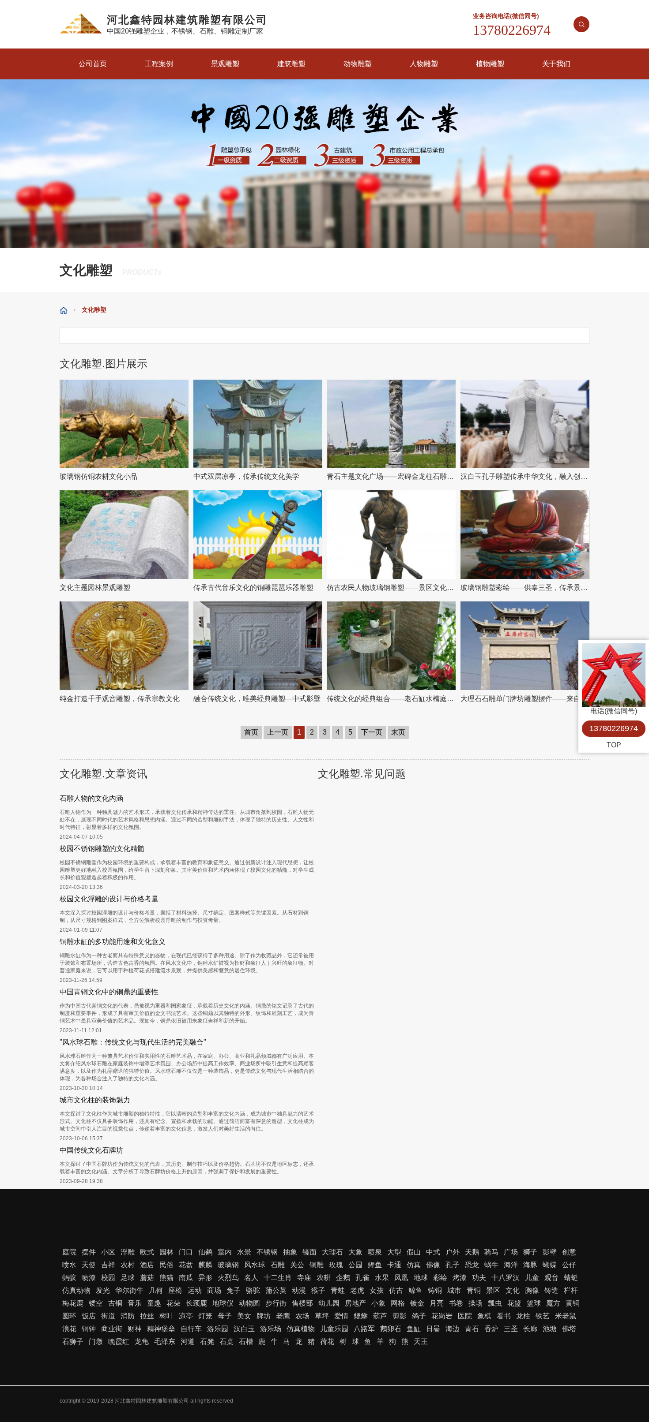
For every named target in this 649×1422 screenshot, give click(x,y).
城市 (454, 1290)
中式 (433, 1252)
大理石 (332, 1252)
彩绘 (440, 1277)
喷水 (69, 1265)
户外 (452, 1252)
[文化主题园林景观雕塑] (124, 534)
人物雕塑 (424, 63)
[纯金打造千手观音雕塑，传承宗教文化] (124, 645)
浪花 (69, 1328)
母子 (225, 1316)
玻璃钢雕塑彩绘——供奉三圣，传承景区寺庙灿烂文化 (525, 587)
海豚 (530, 1265)
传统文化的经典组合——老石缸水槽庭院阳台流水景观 (391, 698)
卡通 (394, 1265)
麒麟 (205, 1265)
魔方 (553, 1303)
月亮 (437, 1303)
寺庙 (304, 1277)
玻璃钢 (228, 1265)
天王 (421, 1341)
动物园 (249, 1303)
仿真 (414, 1265)
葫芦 (380, 1316)
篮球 (534, 1303)
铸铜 (435, 1290)
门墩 (96, 1341)
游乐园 (217, 1328)
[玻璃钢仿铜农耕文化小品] (124, 424)
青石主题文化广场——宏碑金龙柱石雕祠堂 (391, 476)
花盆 (186, 1265)
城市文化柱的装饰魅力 (95, 1100)
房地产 (355, 1303)
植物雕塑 (490, 63)
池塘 (550, 1328)
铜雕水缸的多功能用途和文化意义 (113, 941)
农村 (128, 1265)
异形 (205, 1277)
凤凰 (401, 1277)
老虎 (357, 1290)
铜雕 (316, 1265)
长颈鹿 (196, 1303)
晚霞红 (118, 1341)
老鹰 (283, 1316)
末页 (398, 732)
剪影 (399, 1316)
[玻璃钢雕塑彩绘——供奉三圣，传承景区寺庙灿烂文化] (525, 534)
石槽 (246, 1341)
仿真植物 (301, 1328)
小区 (108, 1252)
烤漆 (460, 1277)
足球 (128, 1277)
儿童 (532, 1277)
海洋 (511, 1265)
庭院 (69, 1252)
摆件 (89, 1252)
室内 (225, 1252)
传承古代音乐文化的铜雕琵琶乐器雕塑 (253, 587)
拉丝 (147, 1316)
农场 (302, 1316)
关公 (297, 1265)
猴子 (318, 1290)
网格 (398, 1303)
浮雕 (128, 1252)
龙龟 (142, 1341)
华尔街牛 (129, 1290)
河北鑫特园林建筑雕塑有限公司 (152, 1401)
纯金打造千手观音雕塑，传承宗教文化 (120, 698)
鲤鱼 (375, 1265)
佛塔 (569, 1328)
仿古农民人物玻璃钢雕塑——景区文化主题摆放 (391, 587)
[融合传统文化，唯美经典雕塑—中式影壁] (258, 645)
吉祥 (108, 1265)
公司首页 (93, 63)
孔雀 (362, 1277)
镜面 (309, 1252)
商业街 (111, 1328)
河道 (188, 1341)
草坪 (322, 1316)
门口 (186, 1252)
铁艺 (543, 1316)
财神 (135, 1328)
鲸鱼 (415, 1290)
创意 (569, 1252)
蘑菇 (147, 1277)
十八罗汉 (505, 1277)
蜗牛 (491, 1265)
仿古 (396, 1290)
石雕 (278, 1265)
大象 (355, 1252)
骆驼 (253, 1290)
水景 (244, 1252)
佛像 (433, 1265)
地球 (421, 1277)
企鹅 (343, 1277)
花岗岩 (442, 1316)
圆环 (69, 1316)
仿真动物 (76, 1290)
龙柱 (523, 1316)
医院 (465, 1316)
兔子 (233, 1290)
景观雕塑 (225, 63)
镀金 (417, 1303)
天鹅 (472, 1252)
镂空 (96, 1303)
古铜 (115, 1303)
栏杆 (571, 1290)
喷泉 (375, 1252)
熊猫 (166, 1277)
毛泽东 (164, 1341)
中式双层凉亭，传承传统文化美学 (246, 476)
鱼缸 (414, 1328)
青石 (472, 1328)
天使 (89, 1265)
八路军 (364, 1328)
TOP (614, 745)
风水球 (254, 1265)
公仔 (569, 1265)
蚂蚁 (69, 1277)
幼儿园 (329, 1303)
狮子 (530, 1252)
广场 (511, 1252)
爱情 (341, 1316)
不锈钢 (267, 1252)
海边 (452, 1328)
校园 (108, 1277)
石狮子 (72, 1341)
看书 (504, 1316)
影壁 (550, 1252)
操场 (475, 1303)
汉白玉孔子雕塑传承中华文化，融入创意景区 (525, 476)
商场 (214, 1290)
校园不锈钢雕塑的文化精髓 (102, 848)
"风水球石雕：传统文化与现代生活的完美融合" (133, 1042)
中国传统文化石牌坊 (91, 1150)
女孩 (377, 1290)
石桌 (226, 1341)
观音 (551, 1277)
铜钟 (89, 1328)
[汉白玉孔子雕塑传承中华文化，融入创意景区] (525, 424)
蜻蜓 (571, 1277)
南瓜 (186, 1277)
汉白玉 (244, 1328)
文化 (513, 1290)
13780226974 (613, 728)
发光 (103, 1290)
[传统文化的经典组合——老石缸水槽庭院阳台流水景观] (391, 645)
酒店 (147, 1265)
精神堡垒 (161, 1328)
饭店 (89, 1316)
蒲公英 (276, 1290)
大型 (394, 1252)
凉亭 (186, 1316)
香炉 (491, 1328)
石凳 (207, 1341)
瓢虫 (495, 1303)
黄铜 (573, 1303)
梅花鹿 (72, 1303)
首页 (251, 732)
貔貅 (361, 1316)
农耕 (324, 1277)
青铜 (474, 1290)
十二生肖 (278, 1277)
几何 (156, 1290)
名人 (251, 1277)
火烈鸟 (228, 1277)
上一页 (277, 732)
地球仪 (223, 1303)
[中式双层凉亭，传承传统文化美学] (258, 424)
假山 (414, 1252)
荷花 (327, 1341)
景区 (493, 1290)
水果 (382, 1277)
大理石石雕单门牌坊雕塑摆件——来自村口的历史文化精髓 (525, 698)
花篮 (514, 1303)
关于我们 (556, 63)
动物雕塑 (357, 63)
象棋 (484, 1316)
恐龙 (472, 1265)
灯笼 (205, 1316)
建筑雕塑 (291, 63)
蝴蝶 (550, 1265)
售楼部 (302, 1303)
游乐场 (270, 1328)
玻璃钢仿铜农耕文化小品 (98, 476)
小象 (378, 1303)
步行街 (276, 1303)
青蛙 (338, 1290)
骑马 (491, 1252)
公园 (355, 1265)
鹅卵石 (390, 1328)
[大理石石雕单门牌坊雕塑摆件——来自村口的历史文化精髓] (525, 645)
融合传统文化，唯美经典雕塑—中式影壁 (257, 698)
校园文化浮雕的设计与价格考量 (109, 899)
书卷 (456, 1303)
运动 (195, 1290)
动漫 (299, 1290)
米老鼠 (565, 1316)
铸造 (551, 1290)
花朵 (173, 1303)
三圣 (511, 1328)
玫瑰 (336, 1265)
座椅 (175, 1290)
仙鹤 (205, 1252)
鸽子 (419, 1316)
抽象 (290, 1252)
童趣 (154, 1303)
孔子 (452, 1265)
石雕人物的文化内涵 (91, 798)
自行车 (191, 1328)
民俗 (166, 1265)
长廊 (530, 1328)
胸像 (532, 1290)
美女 (244, 1316)
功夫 (479, 1277)
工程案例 (159, 63)
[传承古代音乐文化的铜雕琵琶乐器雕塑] (258, 534)
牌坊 (264, 1316)
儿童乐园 (334, 1328)
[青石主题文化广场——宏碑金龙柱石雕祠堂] (391, 424)
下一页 (371, 732)
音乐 (135, 1303)
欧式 (147, 1252)
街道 (108, 1316)
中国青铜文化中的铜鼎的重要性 (109, 992)
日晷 (433, 1328)
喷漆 (89, 1277)
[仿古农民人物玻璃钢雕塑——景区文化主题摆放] (391, 534)
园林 (166, 1252)
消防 (128, 1316)
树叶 (166, 1316)
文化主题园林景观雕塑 (95, 587)
